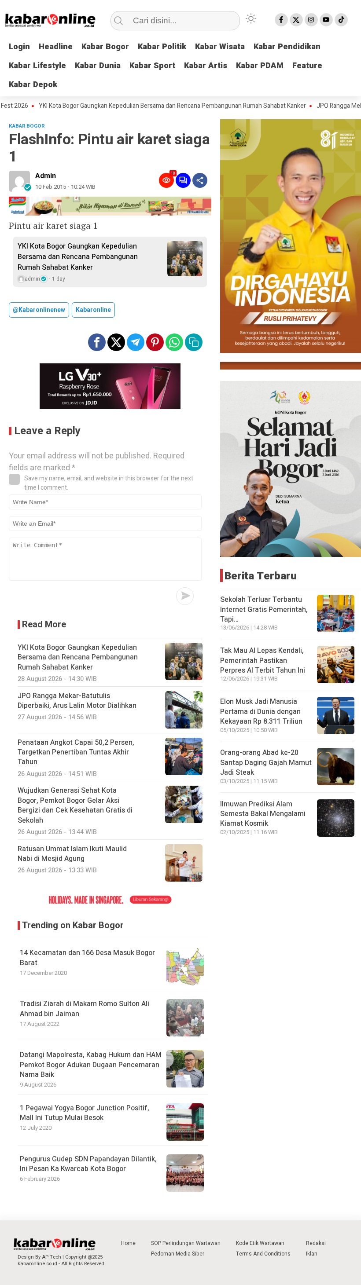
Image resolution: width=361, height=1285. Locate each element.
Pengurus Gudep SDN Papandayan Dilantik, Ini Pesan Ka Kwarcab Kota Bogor (88, 1164)
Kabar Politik (162, 47)
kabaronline (93, 310)
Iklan (311, 1254)
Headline (56, 47)
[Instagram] (311, 19)
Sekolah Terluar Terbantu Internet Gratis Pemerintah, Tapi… (264, 609)
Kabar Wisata (220, 47)
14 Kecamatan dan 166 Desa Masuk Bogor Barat (87, 958)
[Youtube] (326, 19)
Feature (307, 66)
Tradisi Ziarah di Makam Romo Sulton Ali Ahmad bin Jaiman (84, 1009)
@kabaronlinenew (39, 310)
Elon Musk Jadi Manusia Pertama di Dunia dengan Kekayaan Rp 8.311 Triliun (261, 711)
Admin (45, 176)
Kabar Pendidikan (287, 47)
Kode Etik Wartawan (260, 1243)
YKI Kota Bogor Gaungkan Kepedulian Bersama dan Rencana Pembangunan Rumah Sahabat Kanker (151, 106)
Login (19, 47)
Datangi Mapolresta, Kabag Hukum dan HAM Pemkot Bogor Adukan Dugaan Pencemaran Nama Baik (91, 1065)
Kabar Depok (33, 85)
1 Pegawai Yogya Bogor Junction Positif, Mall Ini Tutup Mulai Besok (84, 1113)
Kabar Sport (152, 66)
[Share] (199, 180)
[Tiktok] (341, 19)
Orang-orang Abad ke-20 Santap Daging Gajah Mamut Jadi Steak (266, 762)
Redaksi (316, 1243)
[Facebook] (281, 19)
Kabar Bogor (105, 47)
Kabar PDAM (260, 66)
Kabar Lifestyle (37, 66)
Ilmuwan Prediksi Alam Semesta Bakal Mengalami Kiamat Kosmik (263, 814)
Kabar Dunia (98, 66)
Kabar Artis (205, 66)
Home (128, 1243)
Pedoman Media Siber (177, 1254)
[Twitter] (296, 19)
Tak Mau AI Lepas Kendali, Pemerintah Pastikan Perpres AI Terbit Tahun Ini (262, 660)
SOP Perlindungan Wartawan (186, 1243)
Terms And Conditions (263, 1254)
